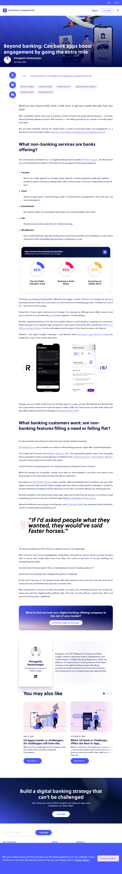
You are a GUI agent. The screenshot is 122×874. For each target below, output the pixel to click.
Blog (109, 3)
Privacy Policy (82, 860)
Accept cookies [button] (108, 858)
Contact (116, 3)
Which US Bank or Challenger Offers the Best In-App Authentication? (89, 742)
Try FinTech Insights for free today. (65, 623)
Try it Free (107, 10)
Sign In (95, 10)
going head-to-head (69, 410)
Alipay (80, 498)
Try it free (61, 814)
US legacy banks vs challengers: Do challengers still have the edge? (43, 742)
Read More (32, 761)
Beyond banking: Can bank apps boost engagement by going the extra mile (61, 76)
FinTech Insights (91, 159)
